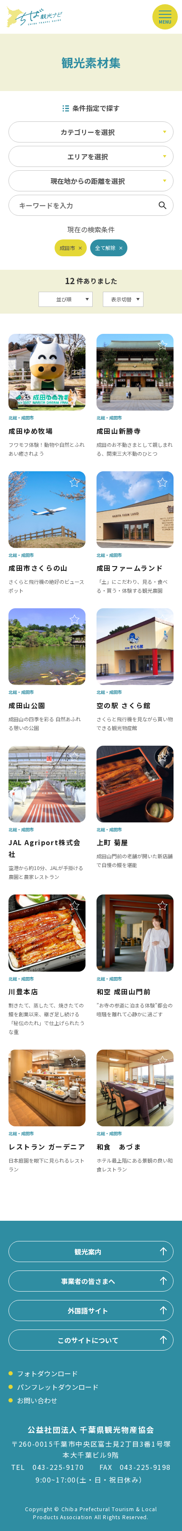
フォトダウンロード (47, 1373)
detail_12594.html (37, 900)
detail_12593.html (126, 900)
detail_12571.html (37, 752)
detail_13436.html (37, 1055)
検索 (162, 205)
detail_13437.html (126, 1055)
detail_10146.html (37, 340)
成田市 (67, 247)
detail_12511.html (126, 477)
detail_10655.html (37, 614)
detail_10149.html (37, 477)
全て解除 (105, 247)
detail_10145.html (126, 340)
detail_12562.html (126, 752)
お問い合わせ (37, 1400)
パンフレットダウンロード (58, 1386)
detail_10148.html (126, 614)
